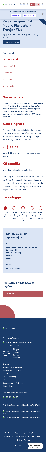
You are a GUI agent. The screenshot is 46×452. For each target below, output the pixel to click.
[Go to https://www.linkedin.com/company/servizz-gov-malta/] (17, 397)
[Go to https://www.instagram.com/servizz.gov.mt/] (7, 397)
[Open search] (27, 4)
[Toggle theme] (24, 4)
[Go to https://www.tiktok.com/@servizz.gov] (10, 397)
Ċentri (5, 373)
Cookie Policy (19, 436)
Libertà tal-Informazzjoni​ (34, 436)
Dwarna (6, 364)
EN (37, 4)
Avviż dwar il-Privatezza (23, 440)
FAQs (5, 380)
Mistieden (29, 15)
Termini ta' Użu (8, 436)
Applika (10, 293)
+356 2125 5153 (12, 345)
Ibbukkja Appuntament (12, 370)
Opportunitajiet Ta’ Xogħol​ (13, 383)
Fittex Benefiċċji (9, 377)
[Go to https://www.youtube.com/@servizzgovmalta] (14, 397)
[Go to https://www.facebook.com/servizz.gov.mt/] (4, 397)
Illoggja (15, 15)
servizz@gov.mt (12, 338)
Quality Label (9, 433)
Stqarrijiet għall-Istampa (12, 367)
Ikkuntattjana (8, 386)
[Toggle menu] (42, 4)
